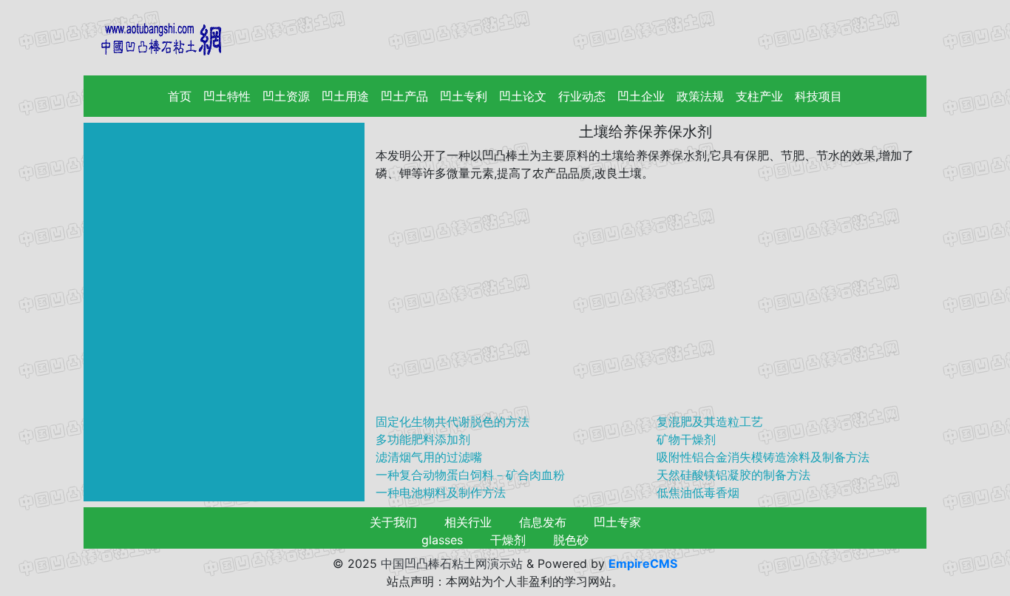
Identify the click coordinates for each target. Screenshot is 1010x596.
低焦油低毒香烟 (698, 492)
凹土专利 (463, 96)
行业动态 (582, 96)
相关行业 (468, 522)
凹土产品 (404, 96)
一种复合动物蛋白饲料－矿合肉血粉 (470, 474)
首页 (182, 96)
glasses (442, 539)
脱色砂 (571, 539)
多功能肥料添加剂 (423, 439)
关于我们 (393, 522)
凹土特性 (227, 96)
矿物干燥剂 (686, 439)
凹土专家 (617, 522)
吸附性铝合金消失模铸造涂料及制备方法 (763, 457)
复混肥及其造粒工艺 (710, 421)
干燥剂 (508, 539)
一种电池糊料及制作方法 (441, 492)
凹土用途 (345, 96)
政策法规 (700, 96)
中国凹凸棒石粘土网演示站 (452, 563)
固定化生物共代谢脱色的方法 (452, 421)
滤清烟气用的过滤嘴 (429, 457)
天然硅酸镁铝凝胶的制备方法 (733, 474)
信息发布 (542, 522)
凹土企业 (641, 96)
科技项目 (818, 96)
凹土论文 (522, 96)
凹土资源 (286, 96)
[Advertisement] (645, 297)
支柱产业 (759, 96)
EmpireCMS (643, 563)
